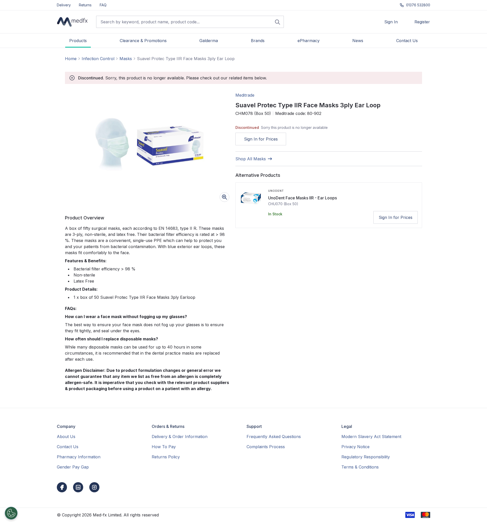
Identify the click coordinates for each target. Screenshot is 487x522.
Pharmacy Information (78, 456)
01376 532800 (418, 5)
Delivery (64, 5)
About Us (66, 436)
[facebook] (62, 487)
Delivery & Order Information (179, 436)
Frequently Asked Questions (274, 436)
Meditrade (244, 95)
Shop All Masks (250, 158)
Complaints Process (266, 446)
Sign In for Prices (261, 139)
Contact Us (67, 446)
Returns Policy (166, 456)
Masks (125, 58)
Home (71, 58)
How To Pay (164, 446)
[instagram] (94, 487)
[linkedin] (78, 487)
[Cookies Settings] (11, 513)
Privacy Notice (355, 446)
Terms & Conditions (360, 466)
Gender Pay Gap (73, 466)
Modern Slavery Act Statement (371, 436)
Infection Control (98, 58)
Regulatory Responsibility (365, 456)
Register (422, 21)
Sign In (391, 21)
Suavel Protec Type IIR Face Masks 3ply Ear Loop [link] (186, 58)
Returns (85, 5)
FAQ (103, 5)
